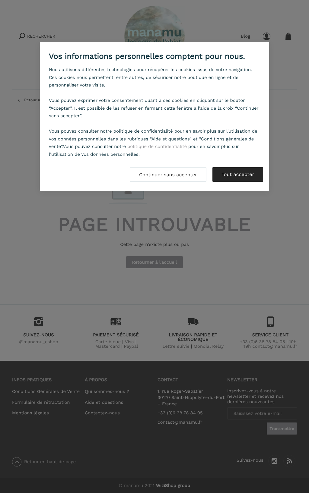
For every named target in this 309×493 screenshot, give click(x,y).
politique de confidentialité (157, 146)
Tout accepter (237, 174)
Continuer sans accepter (168, 174)
